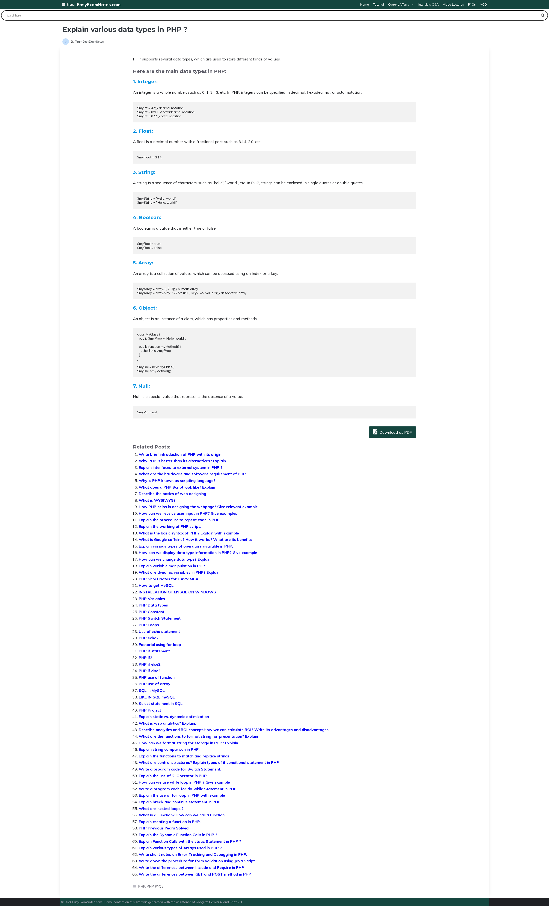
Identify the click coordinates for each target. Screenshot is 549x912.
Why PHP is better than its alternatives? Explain (182, 460)
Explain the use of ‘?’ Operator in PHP (173, 775)
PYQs (472, 4)
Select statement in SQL (160, 703)
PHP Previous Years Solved (164, 828)
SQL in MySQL (152, 690)
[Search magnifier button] (543, 15)
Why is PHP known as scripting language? (177, 480)
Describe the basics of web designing (172, 493)
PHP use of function (157, 677)
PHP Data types (153, 605)
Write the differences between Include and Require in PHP (191, 867)
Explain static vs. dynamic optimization (174, 716)
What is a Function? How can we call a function (182, 815)
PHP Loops (149, 624)
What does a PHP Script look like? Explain (177, 487)
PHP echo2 (149, 637)
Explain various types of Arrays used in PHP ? (180, 847)
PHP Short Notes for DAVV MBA (168, 578)
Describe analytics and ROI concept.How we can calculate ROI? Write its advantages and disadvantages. (234, 729)
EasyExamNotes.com (99, 4)
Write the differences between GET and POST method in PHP (195, 874)
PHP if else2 (150, 664)
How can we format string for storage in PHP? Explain (188, 742)
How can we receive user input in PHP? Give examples (188, 513)
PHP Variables (152, 598)
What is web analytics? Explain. (167, 723)
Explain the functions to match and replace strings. (184, 756)
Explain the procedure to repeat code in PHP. (179, 519)
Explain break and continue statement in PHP (179, 801)
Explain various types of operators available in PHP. (186, 546)
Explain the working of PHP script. (170, 526)
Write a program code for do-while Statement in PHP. (188, 788)
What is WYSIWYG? (157, 500)
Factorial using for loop (160, 644)
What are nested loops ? (161, 808)
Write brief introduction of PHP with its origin (180, 454)
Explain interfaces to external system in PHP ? (180, 467)
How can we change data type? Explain (174, 559)
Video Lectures (453, 4)
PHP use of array (154, 683)
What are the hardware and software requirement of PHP (192, 473)
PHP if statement (154, 651)
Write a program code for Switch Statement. (180, 769)
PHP (141, 886)
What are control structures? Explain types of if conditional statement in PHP (209, 762)
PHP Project (150, 710)
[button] (68, 4)
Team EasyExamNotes (89, 41)
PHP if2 (145, 657)
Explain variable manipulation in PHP (172, 565)
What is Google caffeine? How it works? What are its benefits (195, 539)
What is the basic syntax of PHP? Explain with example (189, 533)
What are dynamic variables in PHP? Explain (179, 572)
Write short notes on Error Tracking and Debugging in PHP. (193, 854)
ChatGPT (236, 902)
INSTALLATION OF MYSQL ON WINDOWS (177, 592)
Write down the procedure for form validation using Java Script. (197, 860)
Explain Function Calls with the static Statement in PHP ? (190, 841)
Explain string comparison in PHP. (169, 749)
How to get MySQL (156, 585)
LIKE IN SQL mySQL (157, 697)
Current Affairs (398, 4)
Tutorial (378, 4)
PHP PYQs (155, 886)
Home (364, 4)
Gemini (214, 902)
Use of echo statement (159, 631)
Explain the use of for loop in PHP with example (182, 795)
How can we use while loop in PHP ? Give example (184, 782)
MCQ (483, 4)
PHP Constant (151, 611)
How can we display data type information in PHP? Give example (198, 552)
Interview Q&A (428, 4)
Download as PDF (395, 432)
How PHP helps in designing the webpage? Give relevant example (198, 506)
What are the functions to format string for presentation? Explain (198, 736)
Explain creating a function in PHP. (170, 821)
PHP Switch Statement (160, 618)
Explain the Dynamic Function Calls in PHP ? (178, 834)
